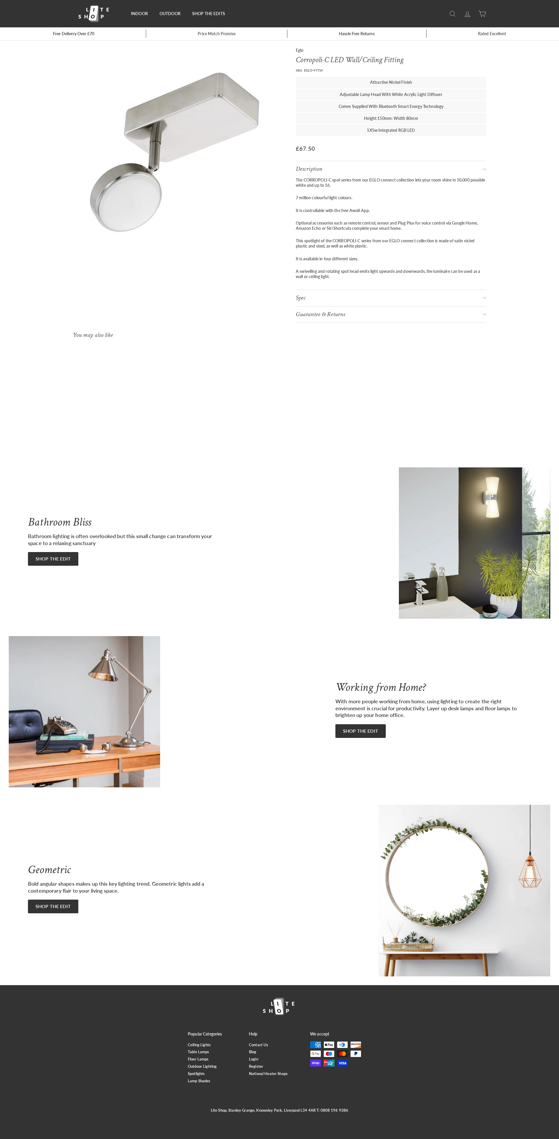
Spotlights (196, 1073)
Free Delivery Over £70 (73, 33)
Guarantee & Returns (320, 314)
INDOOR (139, 13)
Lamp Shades (199, 1081)
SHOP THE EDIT (53, 558)
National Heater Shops (268, 1073)
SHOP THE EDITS (208, 13)
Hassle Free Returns (357, 33)
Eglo (300, 50)
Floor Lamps (198, 1059)
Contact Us (258, 1044)
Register (256, 1066)
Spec (301, 297)
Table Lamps (198, 1051)
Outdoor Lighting (202, 1066)
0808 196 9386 (335, 1110)
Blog (252, 1051)
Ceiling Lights (199, 1044)
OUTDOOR (170, 13)
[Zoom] (174, 152)
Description (309, 169)
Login (253, 1059)
